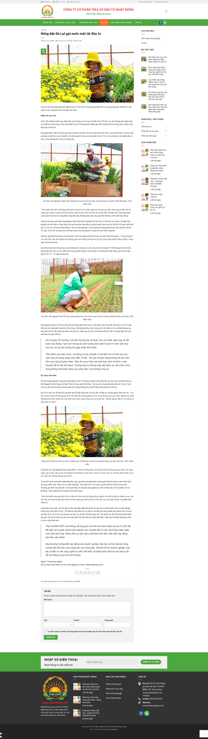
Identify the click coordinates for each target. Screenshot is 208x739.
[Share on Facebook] (76, 573)
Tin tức (104, 23)
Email (77, 620)
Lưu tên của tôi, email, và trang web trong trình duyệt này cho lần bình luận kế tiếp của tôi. (85, 632)
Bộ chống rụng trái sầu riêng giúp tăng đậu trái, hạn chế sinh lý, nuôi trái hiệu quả (157, 95)
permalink (76, 581)
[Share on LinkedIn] (98, 573)
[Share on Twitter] (81, 573)
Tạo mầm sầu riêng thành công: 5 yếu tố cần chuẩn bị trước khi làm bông (157, 83)
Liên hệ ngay (155, 160)
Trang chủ (47, 23)
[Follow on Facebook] (161, 23)
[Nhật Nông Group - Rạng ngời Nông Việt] (50, 11)
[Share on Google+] (94, 573)
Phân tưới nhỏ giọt (148, 136)
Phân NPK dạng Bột (88, 23)
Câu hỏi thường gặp (145, 2)
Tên (46, 620)
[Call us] (165, 23)
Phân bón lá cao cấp (65, 23)
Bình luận (48, 600)
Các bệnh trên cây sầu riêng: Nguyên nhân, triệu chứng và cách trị (157, 59)
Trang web (108, 620)
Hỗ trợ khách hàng (161, 2)
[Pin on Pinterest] (90, 573)
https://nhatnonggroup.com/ (92, 565)
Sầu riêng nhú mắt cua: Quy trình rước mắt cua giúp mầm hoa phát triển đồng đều (157, 108)
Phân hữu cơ (146, 126)
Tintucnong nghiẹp (54, 561)
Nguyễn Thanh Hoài (74, 41)
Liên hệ (138, 23)
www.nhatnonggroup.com (153, 705)
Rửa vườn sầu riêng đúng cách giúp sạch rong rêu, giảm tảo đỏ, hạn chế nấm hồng (157, 71)
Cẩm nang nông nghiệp (121, 23)
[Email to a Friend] (85, 573)
